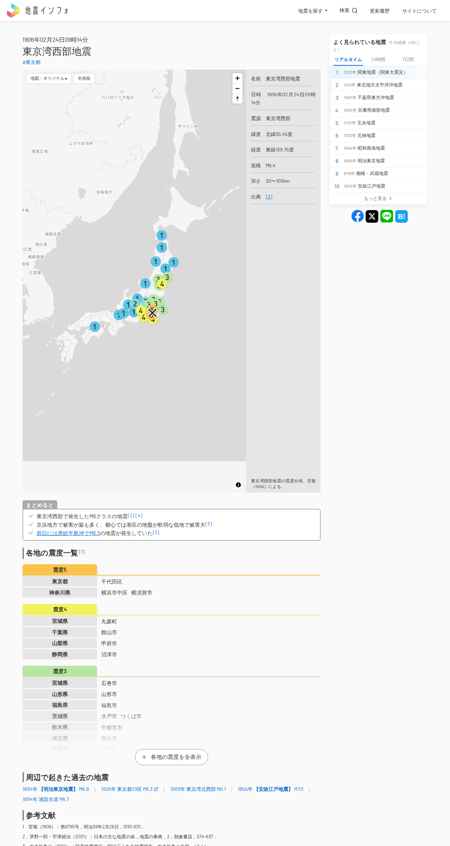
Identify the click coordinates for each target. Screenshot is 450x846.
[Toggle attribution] (238, 485)
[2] (131, 515)
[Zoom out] (237, 88)
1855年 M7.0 (270, 789)
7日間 (408, 59)
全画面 (84, 78)
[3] (269, 197)
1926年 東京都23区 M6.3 (127, 789)
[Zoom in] (237, 78)
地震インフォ (38, 11)
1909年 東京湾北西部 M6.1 (198, 789)
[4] (139, 515)
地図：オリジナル (47, 78)
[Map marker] (152, 313)
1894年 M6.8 (55, 789)
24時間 (378, 59)
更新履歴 (380, 11)
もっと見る (375, 198)
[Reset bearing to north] (237, 98)
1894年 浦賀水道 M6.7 (45, 799)
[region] (134, 281)
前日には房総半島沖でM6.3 (68, 533)
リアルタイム (348, 59)
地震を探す (310, 11)
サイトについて (419, 11)
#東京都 (31, 62)
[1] (82, 551)
